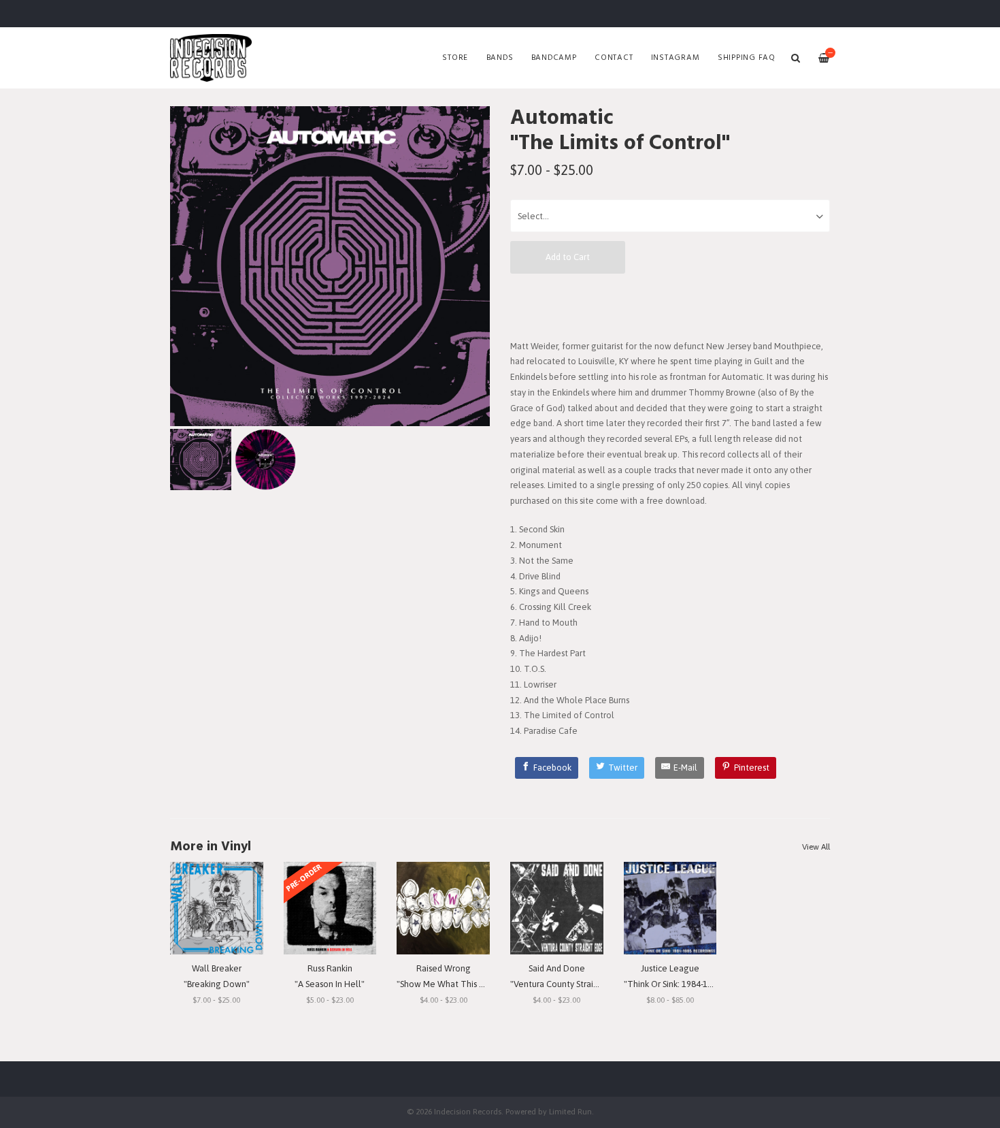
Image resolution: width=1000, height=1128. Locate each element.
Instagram (675, 58)
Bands (500, 58)
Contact (614, 58)
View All (816, 847)
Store (455, 58)
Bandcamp (554, 58)
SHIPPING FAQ (747, 58)
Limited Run (570, 1111)
